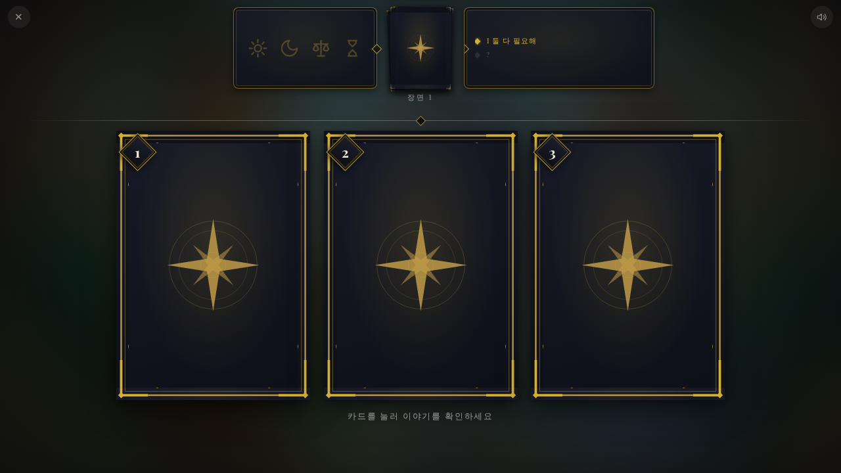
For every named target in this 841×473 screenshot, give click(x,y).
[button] (213, 265)
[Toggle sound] (822, 17)
